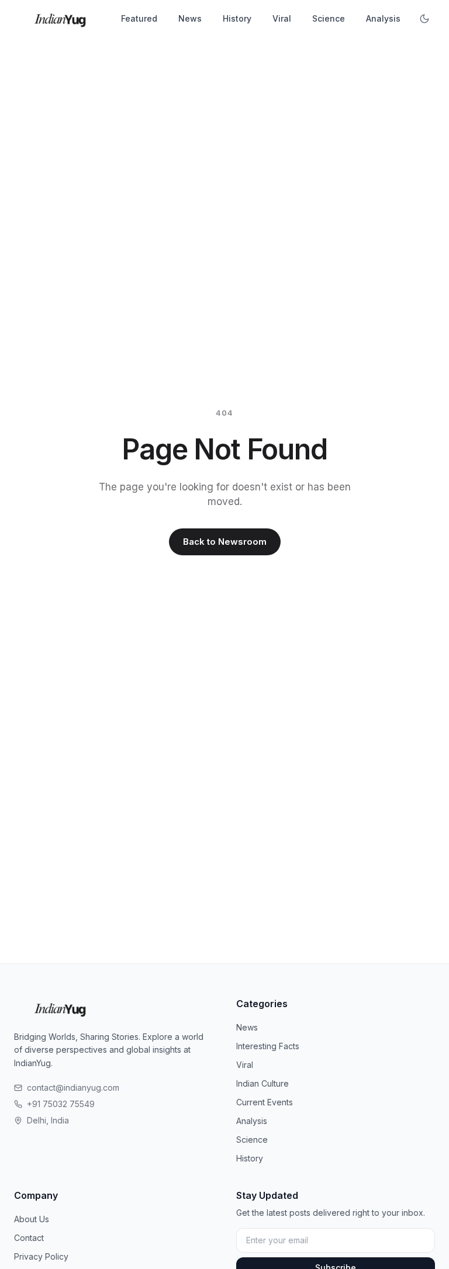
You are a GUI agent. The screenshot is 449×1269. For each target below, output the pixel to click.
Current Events (264, 1102)
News (190, 18)
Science (328, 18)
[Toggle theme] (424, 18)
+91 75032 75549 (61, 1104)
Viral (281, 18)
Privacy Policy (41, 1256)
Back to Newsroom (225, 541)
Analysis (383, 18)
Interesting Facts (267, 1046)
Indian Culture (262, 1083)
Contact (29, 1238)
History (237, 18)
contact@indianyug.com (73, 1087)
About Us (31, 1219)
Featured (139, 18)
